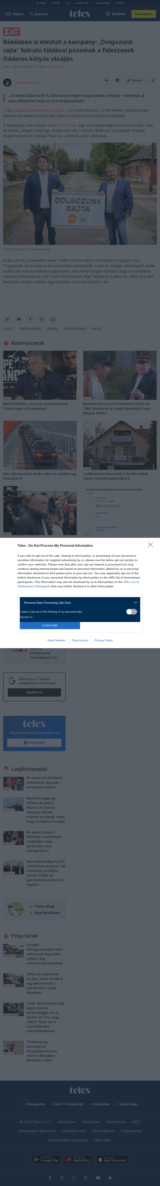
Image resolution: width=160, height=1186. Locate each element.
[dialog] (80, 593)
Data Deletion (56, 640)
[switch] (131, 612)
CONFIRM (50, 625)
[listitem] (78, 602)
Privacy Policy (104, 640)
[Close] (152, 546)
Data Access (80, 640)
